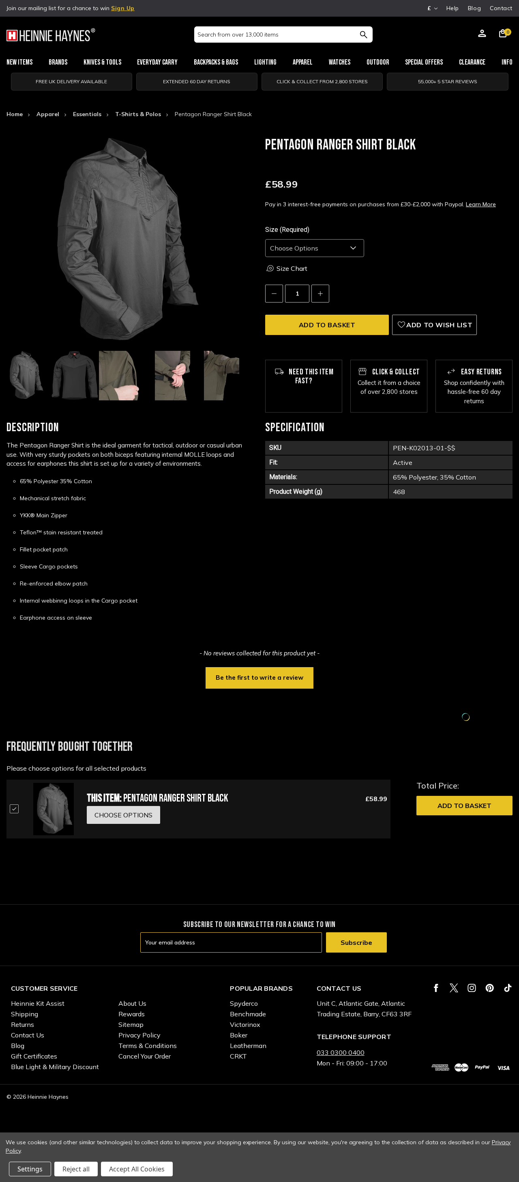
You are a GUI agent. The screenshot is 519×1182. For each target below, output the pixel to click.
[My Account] (482, 34)
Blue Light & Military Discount (55, 1067)
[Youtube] (508, 988)
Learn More (481, 204)
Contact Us (27, 1035)
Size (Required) (287, 229)
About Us (132, 1003)
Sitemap (131, 1024)
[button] (259, 677)
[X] (454, 988)
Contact (501, 8)
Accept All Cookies (137, 1169)
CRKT (238, 1056)
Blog (474, 8)
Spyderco (244, 1003)
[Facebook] (436, 988)
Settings (30, 1169)
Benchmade (248, 1014)
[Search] (363, 34)
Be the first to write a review (259, 677)
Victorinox (245, 1024)
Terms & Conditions (147, 1046)
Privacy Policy (139, 1035)
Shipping (24, 1014)
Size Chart (292, 268)
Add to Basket (464, 806)
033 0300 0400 (341, 1052)
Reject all (76, 1169)
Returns (22, 1024)
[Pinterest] (489, 988)
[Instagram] (472, 988)
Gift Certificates (34, 1056)
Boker (238, 1035)
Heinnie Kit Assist (37, 1003)
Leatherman (248, 1046)
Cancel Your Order (144, 1056)
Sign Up (123, 8)
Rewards (131, 1014)
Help (452, 8)
